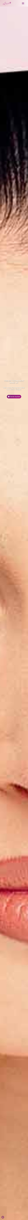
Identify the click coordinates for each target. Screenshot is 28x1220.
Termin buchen (15, 397)
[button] (3, 1217)
